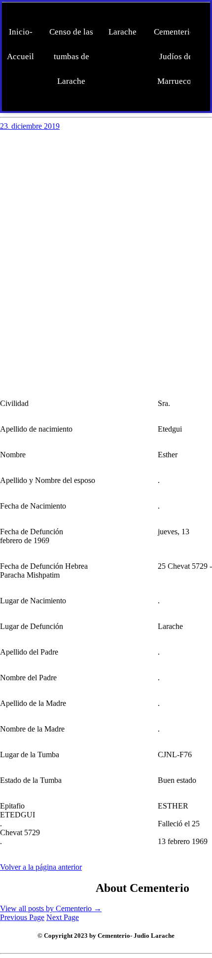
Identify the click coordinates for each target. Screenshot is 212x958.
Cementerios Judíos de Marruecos (176, 56)
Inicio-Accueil (20, 44)
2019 (52, 126)
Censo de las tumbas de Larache (71, 56)
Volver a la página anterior (41, 867)
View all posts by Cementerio (51, 908)
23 (4, 126)
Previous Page (22, 917)
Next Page (62, 917)
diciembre (27, 126)
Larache (122, 32)
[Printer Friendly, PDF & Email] (48, 886)
